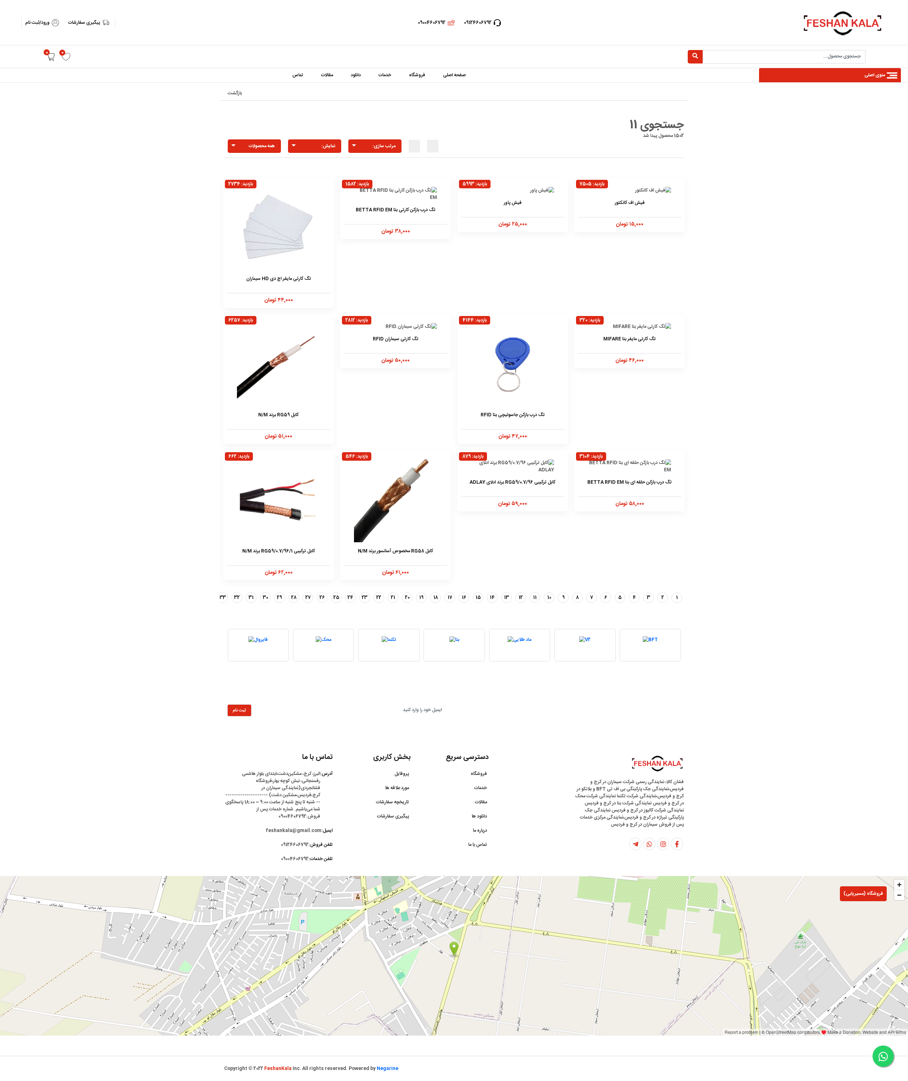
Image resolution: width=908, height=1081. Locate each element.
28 (294, 598)
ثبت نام (239, 710)
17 (450, 598)
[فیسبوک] (677, 844)
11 (535, 598)
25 (336, 598)
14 (492, 598)
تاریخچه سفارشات (392, 802)
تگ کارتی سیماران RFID (396, 339)
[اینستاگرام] (663, 844)
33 (223, 598)
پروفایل (401, 774)
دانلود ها (479, 816)
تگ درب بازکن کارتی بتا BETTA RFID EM (396, 210)
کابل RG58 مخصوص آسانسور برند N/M (395, 551)
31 (251, 598)
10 (549, 598)
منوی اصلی (874, 75)
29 (279, 598)
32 (237, 598)
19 (421, 598)
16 (464, 598)
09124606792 (478, 23)
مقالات (327, 75)
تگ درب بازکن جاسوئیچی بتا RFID (513, 415)
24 (350, 598)
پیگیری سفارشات (84, 23)
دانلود (356, 75)
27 (308, 598)
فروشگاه (417, 75)
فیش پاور (513, 203)
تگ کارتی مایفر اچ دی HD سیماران (278, 279)
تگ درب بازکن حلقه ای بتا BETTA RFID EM (629, 482)
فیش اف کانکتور (630, 203)
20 (407, 598)
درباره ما (480, 831)
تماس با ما (477, 845)
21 (393, 598)
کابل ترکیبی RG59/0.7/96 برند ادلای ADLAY (512, 482)
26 (322, 598)
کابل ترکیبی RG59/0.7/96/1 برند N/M (278, 551)
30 (265, 598)
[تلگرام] (635, 844)
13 (506, 598)
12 (521, 598)
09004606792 (431, 23)
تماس (297, 75)
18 (435, 598)
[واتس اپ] (649, 844)
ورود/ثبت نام (37, 23)
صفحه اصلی (454, 75)
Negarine (387, 1068)
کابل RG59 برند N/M (278, 415)
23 (364, 598)
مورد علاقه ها (397, 788)
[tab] (432, 146)
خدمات (384, 75)
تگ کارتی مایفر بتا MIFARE (629, 339)
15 (478, 598)
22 (378, 598)
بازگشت (235, 93)
